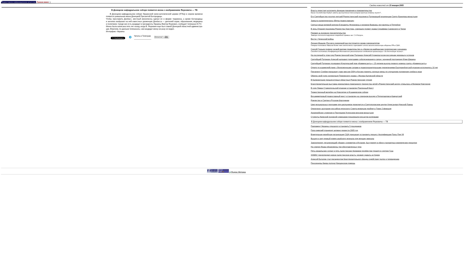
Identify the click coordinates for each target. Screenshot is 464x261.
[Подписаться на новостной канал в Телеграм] (142, 39)
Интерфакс (111, 31)
